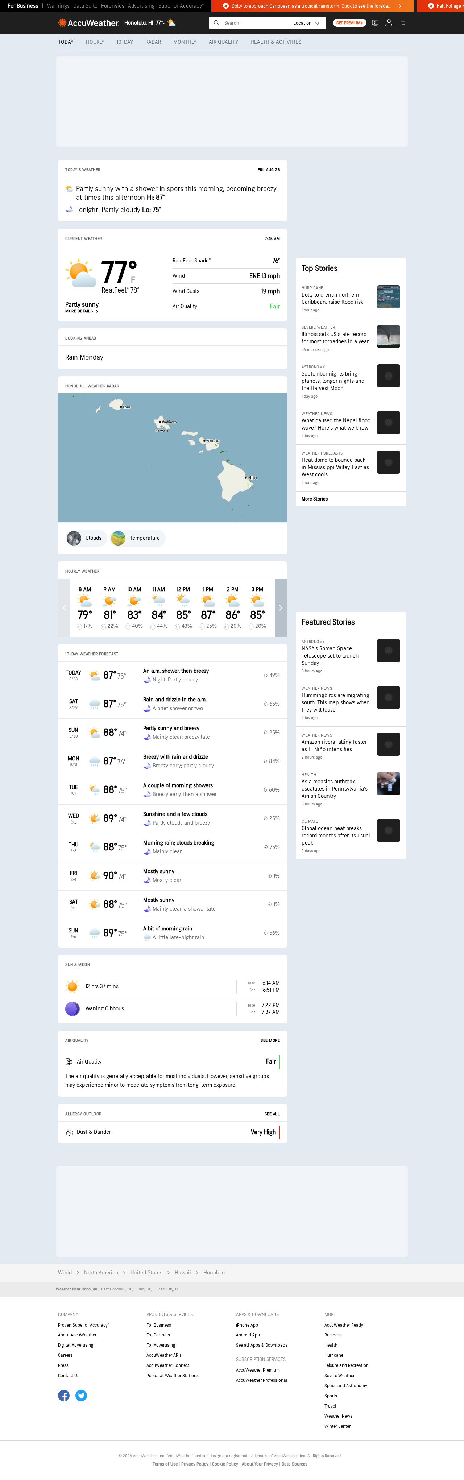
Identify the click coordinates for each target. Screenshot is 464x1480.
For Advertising (160, 1345)
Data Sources (294, 1464)
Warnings (58, 6)
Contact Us (68, 1376)
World (65, 1272)
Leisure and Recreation (346, 1365)
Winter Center (337, 1426)
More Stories (315, 499)
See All (272, 1114)
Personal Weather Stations (172, 1376)
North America (101, 1272)
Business (333, 1335)
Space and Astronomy (345, 1386)
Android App (248, 1335)
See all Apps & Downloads (261, 1345)
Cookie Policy (225, 1464)
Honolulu (214, 1272)
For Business (23, 6)
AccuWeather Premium (258, 1370)
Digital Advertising (76, 1345)
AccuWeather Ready (343, 1325)
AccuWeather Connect (167, 1365)
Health (330, 1345)
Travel (330, 1406)
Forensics (112, 6)
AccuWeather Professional (261, 1380)
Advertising (141, 6)
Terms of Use (166, 1464)
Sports (330, 1396)
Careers (65, 1355)
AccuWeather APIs (164, 1355)
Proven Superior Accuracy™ (83, 1325)
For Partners (158, 1335)
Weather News (338, 1416)
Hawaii (183, 1272)
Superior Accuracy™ (181, 6)
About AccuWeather (77, 1335)
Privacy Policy (195, 1464)
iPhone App (247, 1325)
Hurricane (333, 1355)
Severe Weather (339, 1376)
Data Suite (85, 6)
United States (146, 1272)
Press (63, 1365)
